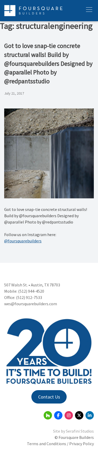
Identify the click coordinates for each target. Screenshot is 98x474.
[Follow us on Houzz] (48, 415)
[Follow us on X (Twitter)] (79, 415)
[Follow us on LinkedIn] (89, 415)
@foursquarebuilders (23, 240)
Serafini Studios (80, 431)
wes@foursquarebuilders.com (30, 303)
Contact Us (49, 397)
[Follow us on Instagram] (69, 415)
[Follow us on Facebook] (58, 415)
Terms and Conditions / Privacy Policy (60, 443)
